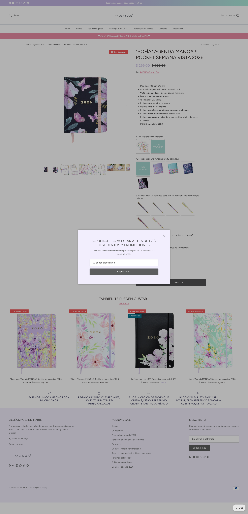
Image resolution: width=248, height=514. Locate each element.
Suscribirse (124, 272)
